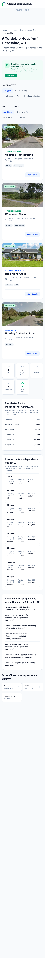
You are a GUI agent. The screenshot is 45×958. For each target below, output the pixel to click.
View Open (10, 76)
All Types (7, 91)
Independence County (29, 30)
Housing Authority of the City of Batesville (20, 333)
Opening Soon (9, 117)
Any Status (8, 112)
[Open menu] (40, 4)
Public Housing (21, 91)
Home (4, 30)
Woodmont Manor (16, 214)
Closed (23, 117)
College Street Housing (19, 154)
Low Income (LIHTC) (12, 96)
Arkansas (13, 30)
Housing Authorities (32, 96)
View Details (32, 175)
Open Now (22, 112)
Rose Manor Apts (15, 273)
